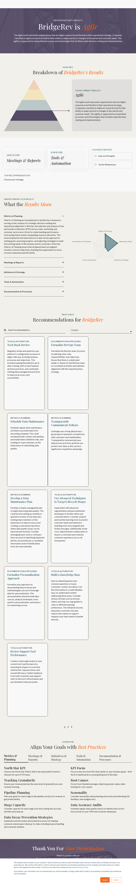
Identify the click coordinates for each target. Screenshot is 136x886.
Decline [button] (116, 880)
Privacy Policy (83, 867)
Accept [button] (105, 880)
